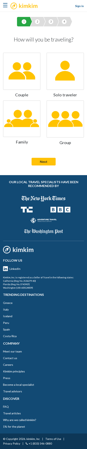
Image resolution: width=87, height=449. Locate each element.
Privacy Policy (11, 443)
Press (6, 378)
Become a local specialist (18, 384)
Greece (8, 303)
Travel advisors (12, 391)
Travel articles (12, 413)
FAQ (6, 406)
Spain (6, 329)
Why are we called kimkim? (19, 420)
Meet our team (12, 351)
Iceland (7, 316)
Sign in (79, 6)
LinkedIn (15, 268)
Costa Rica (10, 336)
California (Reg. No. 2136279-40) (19, 281)
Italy (6, 309)
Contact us (10, 358)
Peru (6, 322)
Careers (8, 364)
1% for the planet (14, 426)
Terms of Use (53, 439)
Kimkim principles (14, 371)
